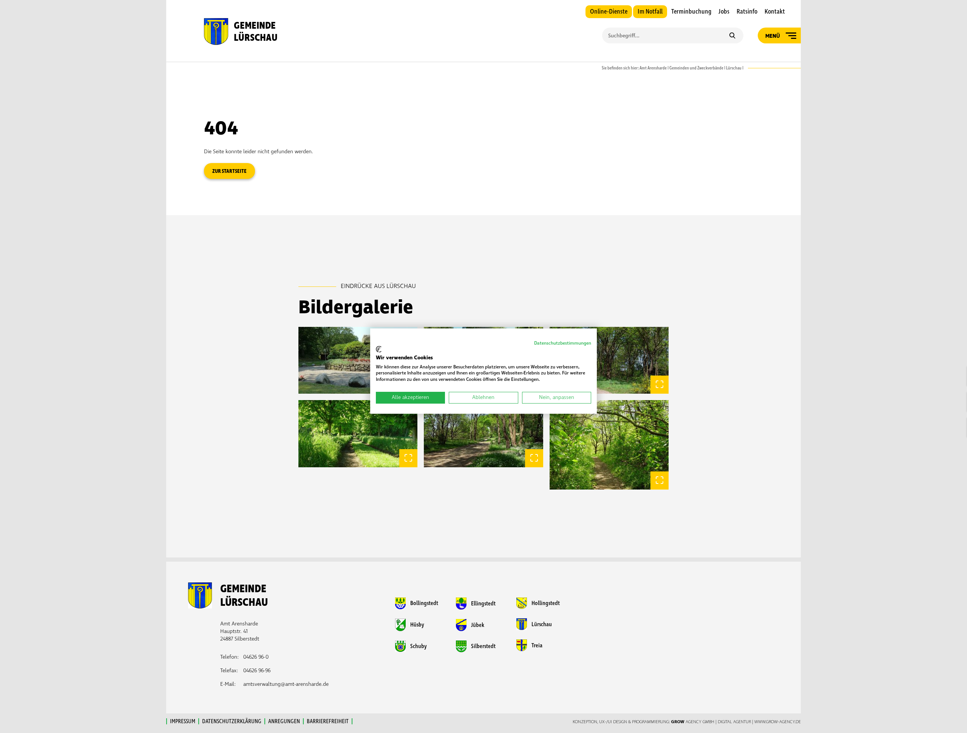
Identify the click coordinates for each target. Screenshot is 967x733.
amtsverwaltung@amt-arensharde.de (286, 684)
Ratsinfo (747, 11)
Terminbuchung (691, 11)
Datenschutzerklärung (231, 721)
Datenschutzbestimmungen (562, 343)
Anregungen (284, 721)
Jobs (723, 11)
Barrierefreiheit (328, 721)
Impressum (182, 721)
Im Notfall (650, 11)
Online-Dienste (608, 11)
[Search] (732, 36)
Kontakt (775, 11)
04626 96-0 (256, 657)
